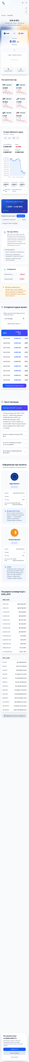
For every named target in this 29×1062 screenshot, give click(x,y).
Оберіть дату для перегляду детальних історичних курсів (14, 314)
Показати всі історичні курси (14, 386)
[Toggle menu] (26, 2)
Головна (3, 15)
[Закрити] (26, 1034)
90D (14, 138)
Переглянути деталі (13, 324)
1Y (17, 138)
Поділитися (21, 216)
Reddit (24, 219)
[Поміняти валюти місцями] (14, 33)
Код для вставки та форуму (9, 223)
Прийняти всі (14, 1049)
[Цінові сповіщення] (22, 2)
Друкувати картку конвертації (15, 716)
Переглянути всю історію (17, 190)
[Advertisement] (14, 9)
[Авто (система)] (26, 11)
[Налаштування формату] (26, 8)
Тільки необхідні (14, 1053)
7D (5, 138)
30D (9, 138)
